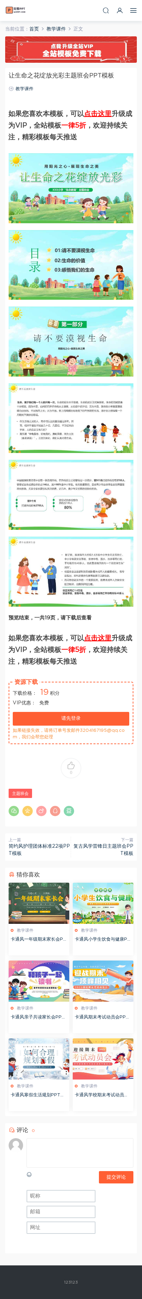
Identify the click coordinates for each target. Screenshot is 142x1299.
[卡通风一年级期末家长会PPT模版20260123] (39, 903)
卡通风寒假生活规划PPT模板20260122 (38, 1096)
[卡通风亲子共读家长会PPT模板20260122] (39, 981)
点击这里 (98, 113)
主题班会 (20, 793)
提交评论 (116, 1177)
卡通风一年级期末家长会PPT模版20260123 (38, 940)
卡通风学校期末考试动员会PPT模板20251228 (102, 1096)
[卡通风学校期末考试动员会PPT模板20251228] (103, 1059)
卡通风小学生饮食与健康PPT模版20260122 (102, 940)
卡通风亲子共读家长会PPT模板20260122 (38, 1018)
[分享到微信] (14, 811)
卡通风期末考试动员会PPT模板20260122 (102, 1018)
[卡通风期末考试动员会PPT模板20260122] (103, 981)
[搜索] (105, 10)
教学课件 (24, 89)
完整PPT (15, 10)
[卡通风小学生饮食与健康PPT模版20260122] (103, 903)
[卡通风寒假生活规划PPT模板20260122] (39, 1059)
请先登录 (71, 718)
